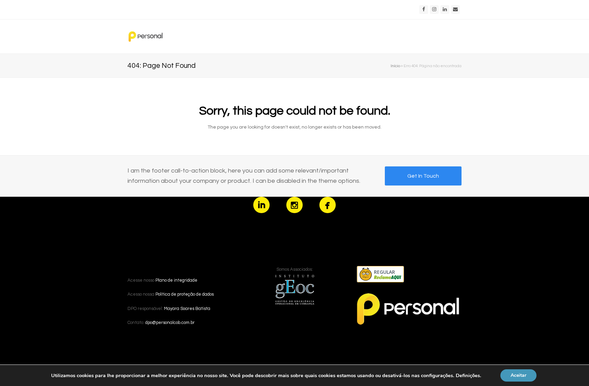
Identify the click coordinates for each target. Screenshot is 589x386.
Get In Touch (423, 176)
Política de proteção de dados (184, 294)
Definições (468, 375)
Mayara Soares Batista (187, 308)
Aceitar (518, 375)
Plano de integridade (176, 280)
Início (395, 66)
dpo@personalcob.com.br (170, 322)
